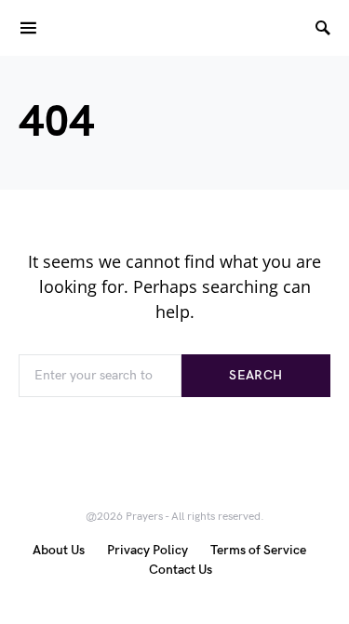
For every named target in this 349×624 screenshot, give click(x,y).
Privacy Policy (147, 550)
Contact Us (180, 570)
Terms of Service (258, 550)
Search (255, 375)
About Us (59, 550)
